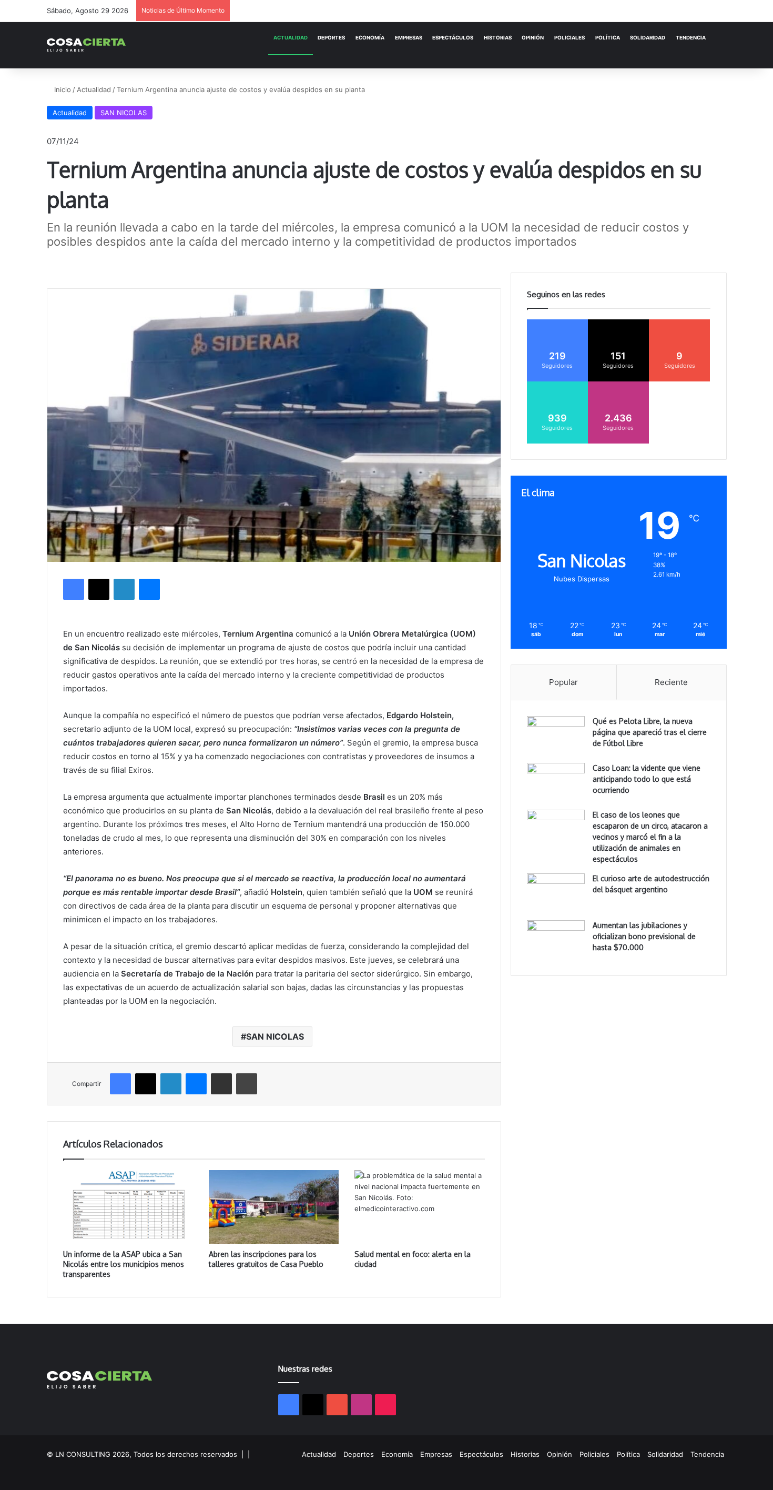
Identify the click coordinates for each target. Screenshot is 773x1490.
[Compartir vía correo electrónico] (221, 1083)
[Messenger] (149, 589)
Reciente (671, 682)
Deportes (331, 38)
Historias (498, 38)
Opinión (533, 38)
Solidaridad (647, 38)
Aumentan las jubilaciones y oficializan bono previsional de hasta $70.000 (644, 936)
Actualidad (290, 38)
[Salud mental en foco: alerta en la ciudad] (419, 1207)
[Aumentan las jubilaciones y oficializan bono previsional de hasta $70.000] (556, 940)
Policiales (569, 38)
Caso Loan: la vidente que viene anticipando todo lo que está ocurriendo (646, 778)
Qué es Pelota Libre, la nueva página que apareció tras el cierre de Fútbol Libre (650, 732)
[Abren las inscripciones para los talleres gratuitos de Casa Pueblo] (274, 1207)
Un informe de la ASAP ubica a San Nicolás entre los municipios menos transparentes (123, 1264)
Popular (563, 682)
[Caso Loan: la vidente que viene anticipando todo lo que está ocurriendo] (556, 782)
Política (607, 38)
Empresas (408, 38)
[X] (98, 589)
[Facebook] (73, 589)
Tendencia (691, 38)
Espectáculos (452, 38)
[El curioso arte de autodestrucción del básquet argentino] (556, 893)
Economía (369, 38)
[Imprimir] (246, 1083)
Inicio (61, 89)
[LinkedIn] (124, 589)
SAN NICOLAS (123, 112)
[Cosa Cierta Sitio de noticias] (86, 45)
